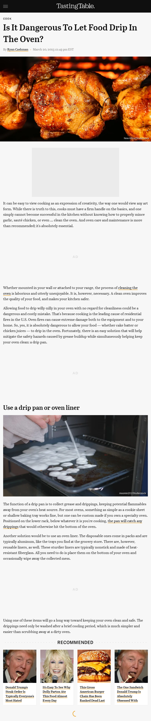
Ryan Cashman (17, 49)
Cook (7, 18)
